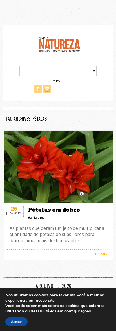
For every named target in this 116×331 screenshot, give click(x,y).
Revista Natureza (59, 44)
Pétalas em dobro (54, 210)
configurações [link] (77, 311)
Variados (36, 217)
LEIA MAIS (100, 253)
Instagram (47, 89)
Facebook (38, 89)
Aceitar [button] (16, 321)
